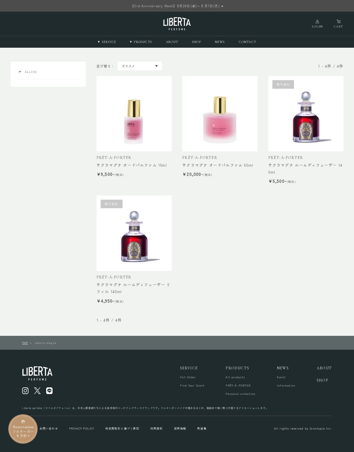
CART (338, 26)
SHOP (196, 42)
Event (281, 377)
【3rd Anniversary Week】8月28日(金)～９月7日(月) (175, 5)
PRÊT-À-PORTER (238, 385)
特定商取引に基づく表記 (122, 428)
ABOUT (172, 42)
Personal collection (241, 393)
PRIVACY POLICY (81, 428)
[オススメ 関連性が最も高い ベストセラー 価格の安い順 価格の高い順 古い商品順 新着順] (140, 66)
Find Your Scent (192, 385)
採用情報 (180, 428)
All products (235, 377)
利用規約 (156, 428)
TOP (25, 343)
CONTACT (247, 42)
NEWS (220, 42)
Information (286, 385)
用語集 (202, 428)
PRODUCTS (237, 368)
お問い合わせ (49, 428)
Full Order (188, 377)
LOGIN (317, 26)
